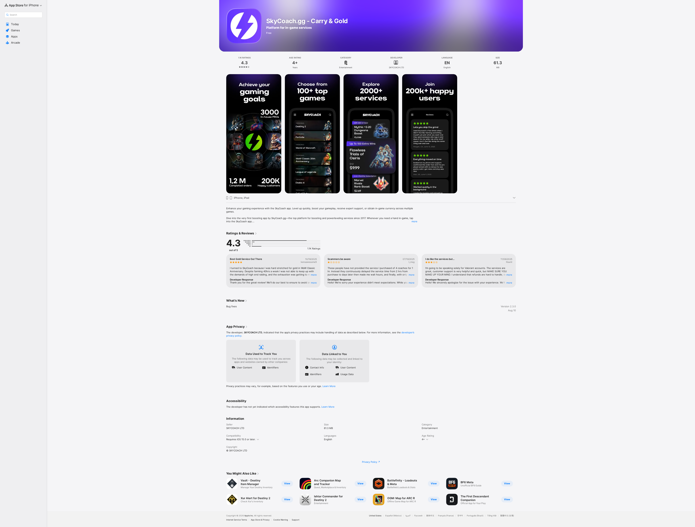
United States (375, 516)
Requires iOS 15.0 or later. (241, 439)
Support (295, 520)
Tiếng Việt (491, 516)
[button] (23, 24)
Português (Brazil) (475, 516)
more (414, 221)
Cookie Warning (280, 520)
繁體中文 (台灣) (507, 516)
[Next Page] (519, 271)
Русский (418, 516)
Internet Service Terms (236, 520)
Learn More (329, 386)
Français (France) (446, 516)
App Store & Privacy (260, 520)
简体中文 (430, 516)
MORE (314, 274)
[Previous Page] (222, 271)
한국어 (460, 516)
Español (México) (393, 516)
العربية (407, 516)
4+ (423, 439)
